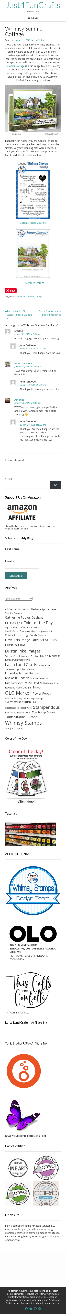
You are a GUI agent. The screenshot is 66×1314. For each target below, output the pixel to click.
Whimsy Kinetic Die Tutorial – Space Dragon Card (18, 315)
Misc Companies (14, 683)
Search (9, 479)
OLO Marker (18, 693)
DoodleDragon (37, 635)
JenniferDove (39, 40)
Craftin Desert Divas (15, 631)
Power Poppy (42, 693)
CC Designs (13, 623)
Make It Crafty (17, 677)
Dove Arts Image (17, 640)
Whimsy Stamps (35, 296)
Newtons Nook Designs (18, 687)
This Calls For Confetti (17, 1012)
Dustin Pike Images (23, 651)
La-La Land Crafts (21, 664)
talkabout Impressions (17, 712)
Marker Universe (39, 678)
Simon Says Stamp (33, 698)
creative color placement (39, 631)
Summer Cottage (15, 66)
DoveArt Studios (19, 296)
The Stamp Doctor (43, 712)
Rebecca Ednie (23, 363)
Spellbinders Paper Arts (18, 707)
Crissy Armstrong (16, 635)
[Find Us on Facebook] (26, 1308)
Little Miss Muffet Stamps (21, 673)
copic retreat (11, 627)
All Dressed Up (13, 609)
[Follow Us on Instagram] (35, 1308)
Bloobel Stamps (13, 613)
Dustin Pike (15, 645)
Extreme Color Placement (17, 656)
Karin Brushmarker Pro (17, 659)
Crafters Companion (28, 627)
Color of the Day (38, 622)
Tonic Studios (15, 717)
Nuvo (37, 687)
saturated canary (13, 698)
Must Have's (33, 683)
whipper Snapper (14, 728)
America (19, 399)
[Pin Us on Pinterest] (39, 1308)
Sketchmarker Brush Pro (20, 702)
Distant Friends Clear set (33, 222)
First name (12, 549)
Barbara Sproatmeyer (44, 609)
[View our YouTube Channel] (31, 1308)
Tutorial (32, 717)
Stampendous (46, 707)
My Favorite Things (51, 683)
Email (10, 561)
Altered (26, 609)
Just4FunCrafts (33, 5)
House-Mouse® (50, 656)
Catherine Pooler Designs (24, 617)
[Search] (55, 485)
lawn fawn (44, 665)
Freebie (35, 656)
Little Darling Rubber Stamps (19, 669)
